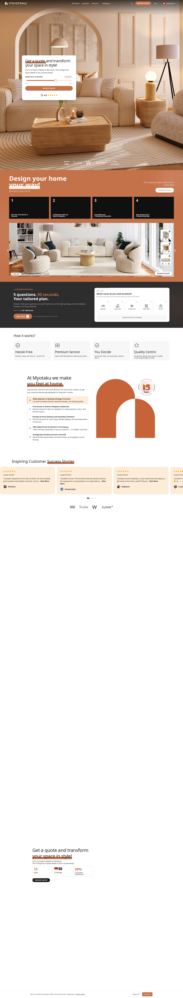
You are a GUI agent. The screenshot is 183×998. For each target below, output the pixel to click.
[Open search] (132, 3)
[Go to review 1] (88, 498)
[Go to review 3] (92, 498)
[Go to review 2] (90, 498)
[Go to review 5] (95, 498)
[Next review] (180, 481)
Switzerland (170, 3)
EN (155, 3)
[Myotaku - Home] (16, 3)
